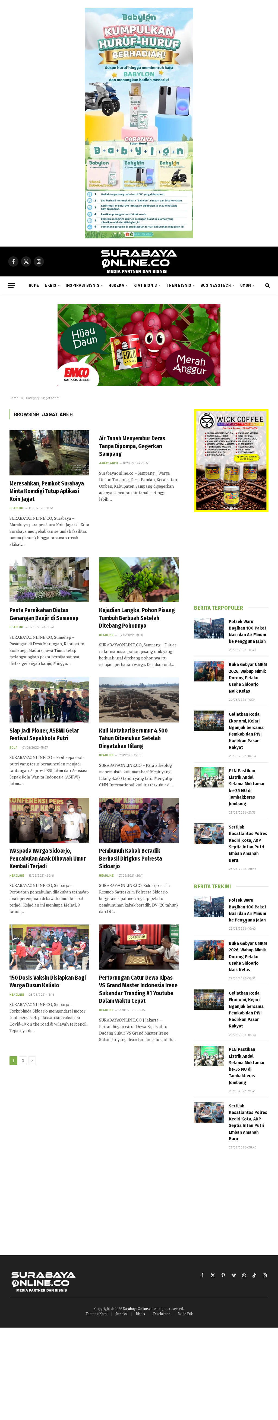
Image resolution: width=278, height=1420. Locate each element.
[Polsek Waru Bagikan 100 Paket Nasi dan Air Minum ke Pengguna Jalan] (209, 628)
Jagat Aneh (108, 463)
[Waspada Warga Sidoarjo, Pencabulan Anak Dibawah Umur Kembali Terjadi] (49, 820)
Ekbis (50, 285)
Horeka (116, 285)
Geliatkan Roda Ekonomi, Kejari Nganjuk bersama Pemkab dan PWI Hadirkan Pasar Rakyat (246, 730)
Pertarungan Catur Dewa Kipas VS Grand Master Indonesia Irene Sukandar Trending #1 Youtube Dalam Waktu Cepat (138, 989)
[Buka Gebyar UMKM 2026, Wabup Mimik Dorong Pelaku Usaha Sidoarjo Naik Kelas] (209, 671)
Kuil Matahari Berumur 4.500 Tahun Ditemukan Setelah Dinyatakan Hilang (133, 738)
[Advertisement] (231, 558)
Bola (13, 747)
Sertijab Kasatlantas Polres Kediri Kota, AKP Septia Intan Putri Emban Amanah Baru (248, 843)
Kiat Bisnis (145, 285)
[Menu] (11, 285)
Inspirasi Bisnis (82, 285)
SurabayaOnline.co (138, 1308)
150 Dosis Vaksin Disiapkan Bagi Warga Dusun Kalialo (48, 981)
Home (34, 285)
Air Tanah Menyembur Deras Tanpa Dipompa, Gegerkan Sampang (132, 446)
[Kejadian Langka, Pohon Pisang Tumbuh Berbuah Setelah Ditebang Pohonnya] (139, 579)
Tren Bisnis (178, 285)
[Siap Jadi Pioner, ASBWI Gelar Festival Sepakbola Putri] (49, 699)
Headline (17, 508)
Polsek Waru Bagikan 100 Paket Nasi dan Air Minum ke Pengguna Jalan (247, 631)
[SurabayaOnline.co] (139, 261)
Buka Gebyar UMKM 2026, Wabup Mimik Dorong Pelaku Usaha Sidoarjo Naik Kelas (248, 678)
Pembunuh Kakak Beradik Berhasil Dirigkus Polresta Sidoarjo (130, 858)
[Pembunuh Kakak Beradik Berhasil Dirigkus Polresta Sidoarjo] (139, 820)
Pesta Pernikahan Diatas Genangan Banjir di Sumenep (44, 614)
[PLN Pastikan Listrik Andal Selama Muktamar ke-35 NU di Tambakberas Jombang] (209, 777)
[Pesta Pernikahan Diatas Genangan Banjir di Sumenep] (49, 579)
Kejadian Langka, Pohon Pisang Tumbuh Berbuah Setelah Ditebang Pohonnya (137, 618)
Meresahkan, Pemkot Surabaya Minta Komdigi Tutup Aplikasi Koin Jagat (47, 491)
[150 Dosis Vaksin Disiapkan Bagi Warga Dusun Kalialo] (49, 946)
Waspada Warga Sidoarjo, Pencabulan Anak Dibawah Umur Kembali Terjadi (48, 858)
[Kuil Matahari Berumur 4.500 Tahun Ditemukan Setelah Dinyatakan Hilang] (139, 699)
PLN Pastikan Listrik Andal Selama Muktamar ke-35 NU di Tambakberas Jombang (247, 787)
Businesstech (216, 285)
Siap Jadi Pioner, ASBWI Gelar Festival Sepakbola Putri (44, 734)
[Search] (267, 285)
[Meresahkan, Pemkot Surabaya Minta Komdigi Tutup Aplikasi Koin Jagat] (49, 452)
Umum (245, 285)
